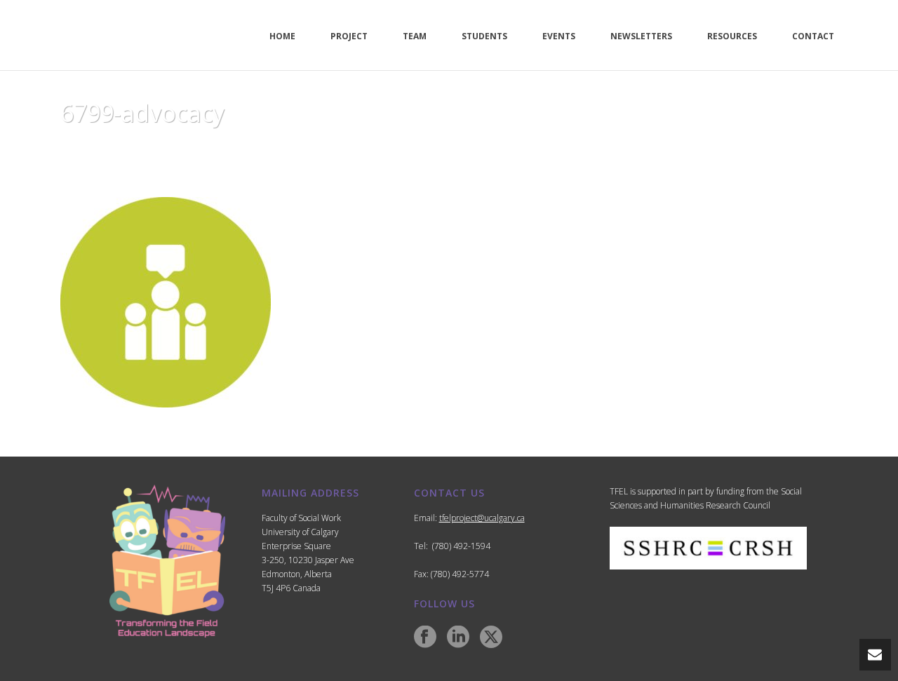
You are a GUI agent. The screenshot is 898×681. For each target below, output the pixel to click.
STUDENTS (484, 36)
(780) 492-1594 (461, 546)
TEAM (415, 36)
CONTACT (813, 36)
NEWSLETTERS (641, 36)
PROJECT (349, 36)
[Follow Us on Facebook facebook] (425, 637)
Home (664, 149)
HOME (282, 36)
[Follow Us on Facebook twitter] (491, 637)
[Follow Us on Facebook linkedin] (458, 637)
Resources (732, 36)
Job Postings (718, 149)
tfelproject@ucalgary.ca (482, 518)
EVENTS (558, 36)
